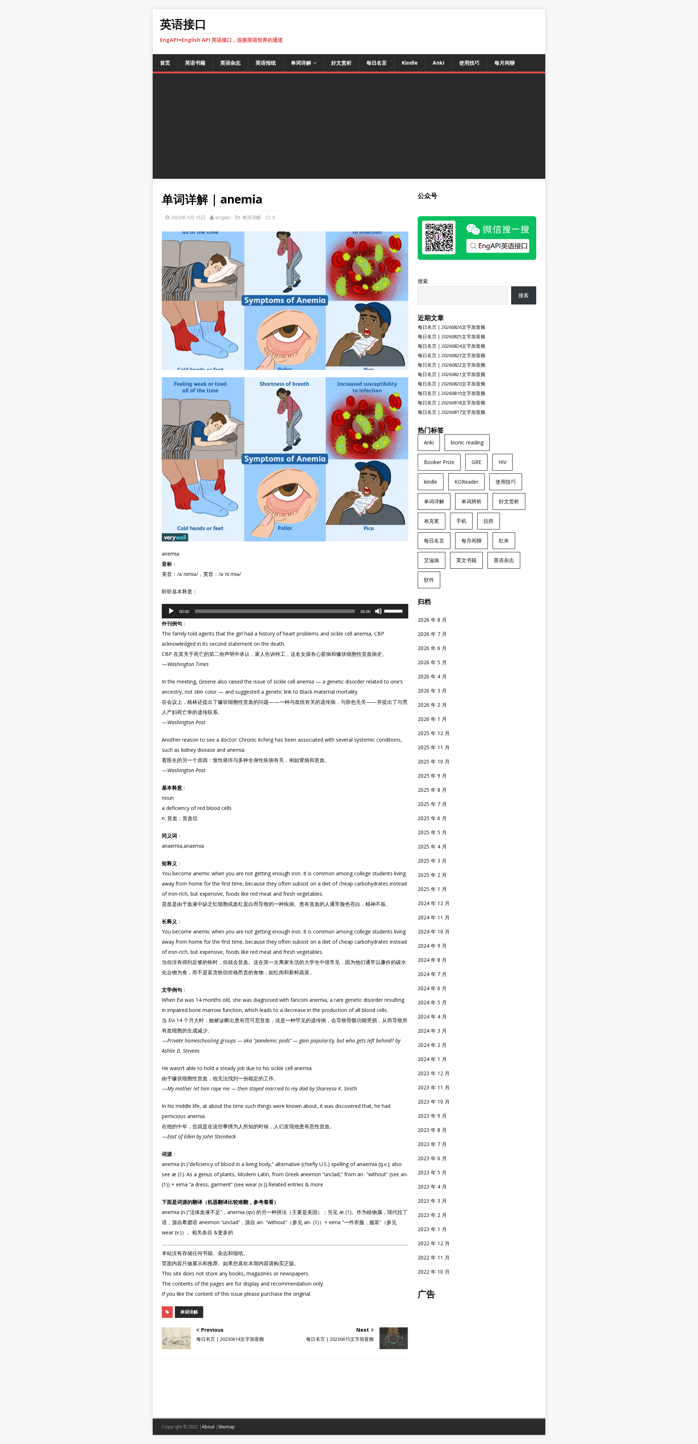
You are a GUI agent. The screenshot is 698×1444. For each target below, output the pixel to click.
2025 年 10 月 (434, 761)
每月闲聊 (504, 62)
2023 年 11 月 (434, 1087)
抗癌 (489, 520)
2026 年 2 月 (432, 704)
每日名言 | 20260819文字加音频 (451, 393)
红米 (504, 540)
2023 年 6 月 (432, 1158)
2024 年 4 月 (432, 1016)
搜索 (423, 281)
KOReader (466, 481)
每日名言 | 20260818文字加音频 (451, 402)
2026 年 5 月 (432, 662)
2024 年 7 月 (432, 974)
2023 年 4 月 (432, 1186)
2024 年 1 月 (432, 1059)
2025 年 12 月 (434, 733)
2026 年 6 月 (432, 648)
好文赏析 (341, 62)
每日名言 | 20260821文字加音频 (451, 374)
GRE (476, 462)
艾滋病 (431, 560)
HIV (502, 462)
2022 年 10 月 (434, 1271)
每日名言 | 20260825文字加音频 (451, 336)
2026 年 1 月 (432, 718)
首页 (165, 62)
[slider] (394, 610)
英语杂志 (230, 62)
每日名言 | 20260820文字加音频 (451, 383)
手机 (461, 520)
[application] (285, 611)
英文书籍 (466, 560)
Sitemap (226, 1427)
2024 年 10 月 (434, 931)
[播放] (171, 611)
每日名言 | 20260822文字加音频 (451, 365)
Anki (438, 62)
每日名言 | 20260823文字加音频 (451, 355)
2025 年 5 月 (432, 832)
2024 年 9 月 (432, 945)
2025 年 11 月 (434, 747)
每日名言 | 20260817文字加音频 (451, 412)
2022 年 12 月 (434, 1243)
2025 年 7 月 (432, 803)
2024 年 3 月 (432, 1030)
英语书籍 (195, 62)
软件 (429, 579)
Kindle (410, 62)
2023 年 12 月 (434, 1073)
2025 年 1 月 (432, 889)
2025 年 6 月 (432, 818)
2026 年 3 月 (432, 690)
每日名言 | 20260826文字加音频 (451, 327)
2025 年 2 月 (432, 874)
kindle (430, 481)
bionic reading (467, 442)
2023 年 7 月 (432, 1144)
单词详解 (301, 62)
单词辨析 (471, 501)
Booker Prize (439, 462)
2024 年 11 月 (434, 917)
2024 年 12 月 (434, 903)
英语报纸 (266, 62)
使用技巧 (469, 62)
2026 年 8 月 (432, 619)
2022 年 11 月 (434, 1257)
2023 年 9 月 (432, 1115)
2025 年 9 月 (432, 775)
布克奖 (431, 520)
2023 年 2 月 (432, 1214)
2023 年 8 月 (432, 1129)
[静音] (378, 611)
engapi (222, 217)
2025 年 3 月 (432, 860)
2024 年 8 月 (432, 959)
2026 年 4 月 (432, 676)
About (208, 1427)
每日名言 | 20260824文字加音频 (451, 346)
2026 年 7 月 (432, 633)
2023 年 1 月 (432, 1229)
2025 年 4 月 (432, 846)
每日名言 (376, 62)
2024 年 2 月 (432, 1044)
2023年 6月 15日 (188, 217)
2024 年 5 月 (432, 1002)
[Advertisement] (349, 128)
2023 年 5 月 (432, 1172)
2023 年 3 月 (432, 1200)
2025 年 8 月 (432, 789)
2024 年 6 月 (432, 988)
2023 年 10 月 (434, 1101)
